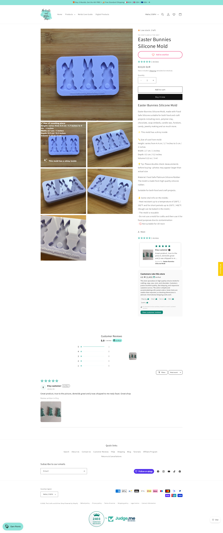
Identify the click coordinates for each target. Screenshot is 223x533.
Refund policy (85, 503)
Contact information (149, 503)
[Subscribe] (84, 471)
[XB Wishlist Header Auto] (174, 14)
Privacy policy (97, 503)
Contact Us (86, 452)
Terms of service (109, 503)
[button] (70, 14)
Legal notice (135, 503)
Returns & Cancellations (111, 456)
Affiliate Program (150, 452)
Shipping (152, 71)
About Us (75, 452)
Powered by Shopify (71, 503)
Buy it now (160, 97)
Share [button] (143, 232)
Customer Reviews (101, 452)
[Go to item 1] (133, 356)
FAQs (113, 452)
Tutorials (137, 452)
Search (66, 452)
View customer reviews (151, 312)
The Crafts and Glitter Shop (55, 503)
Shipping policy (123, 503)
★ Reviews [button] (220, 269)
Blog (129, 452)
